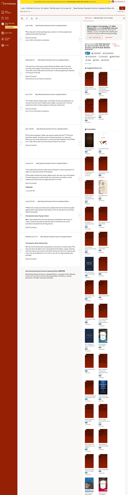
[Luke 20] (80, 38)
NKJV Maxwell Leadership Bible (103, 445)
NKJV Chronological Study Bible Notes (90, 396)
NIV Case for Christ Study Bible (104, 223)
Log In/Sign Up (119, 2)
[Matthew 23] (80, 249)
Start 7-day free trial (95, 37)
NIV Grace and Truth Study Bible (90, 273)
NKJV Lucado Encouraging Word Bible (104, 421)
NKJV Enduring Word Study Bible (104, 396)
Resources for (97, 46)
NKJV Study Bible (103, 469)
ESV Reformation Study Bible (90, 173)
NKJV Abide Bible (90, 369)
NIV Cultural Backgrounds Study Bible (90, 248)
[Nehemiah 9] (80, 73)
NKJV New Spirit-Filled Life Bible (90, 470)
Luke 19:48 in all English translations (37, 40)
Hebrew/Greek (98, 18)
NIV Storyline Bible (104, 296)
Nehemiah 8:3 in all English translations (38, 79)
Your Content (108, 18)
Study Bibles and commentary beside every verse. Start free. (65, 2)
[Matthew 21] (20, 249)
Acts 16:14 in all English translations (37, 111)
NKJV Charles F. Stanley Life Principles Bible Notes (103, 372)
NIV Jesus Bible (103, 272)
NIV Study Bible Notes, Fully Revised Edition (103, 320)
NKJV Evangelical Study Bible (90, 420)
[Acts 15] (20, 107)
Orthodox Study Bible (103, 114)
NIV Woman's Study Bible (102, 345)
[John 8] (80, 142)
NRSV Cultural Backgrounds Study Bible (90, 89)
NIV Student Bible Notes (90, 320)
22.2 (28, 191)
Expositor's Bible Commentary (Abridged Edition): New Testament (90, 116)
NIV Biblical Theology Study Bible (89, 223)
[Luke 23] (80, 178)
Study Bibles (91, 129)
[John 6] (20, 142)
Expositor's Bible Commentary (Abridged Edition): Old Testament (104, 90)
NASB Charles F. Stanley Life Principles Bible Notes (89, 198)
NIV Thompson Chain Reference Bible (90, 345)
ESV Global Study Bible (103, 149)
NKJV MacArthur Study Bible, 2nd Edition (89, 446)
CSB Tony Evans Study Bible (89, 149)
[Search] (122, 8)
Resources (88, 18)
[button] (118, 2)
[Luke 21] (20, 178)
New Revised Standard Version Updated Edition (41, 271)
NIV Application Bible (103, 196)
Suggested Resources (94, 68)
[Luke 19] (20, 215)
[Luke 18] (20, 38)
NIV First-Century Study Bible (104, 248)
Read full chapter (31, 38)
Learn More (108, 37)
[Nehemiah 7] (20, 73)
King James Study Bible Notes (104, 173)
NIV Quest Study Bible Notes (89, 296)
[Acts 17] (80, 107)
